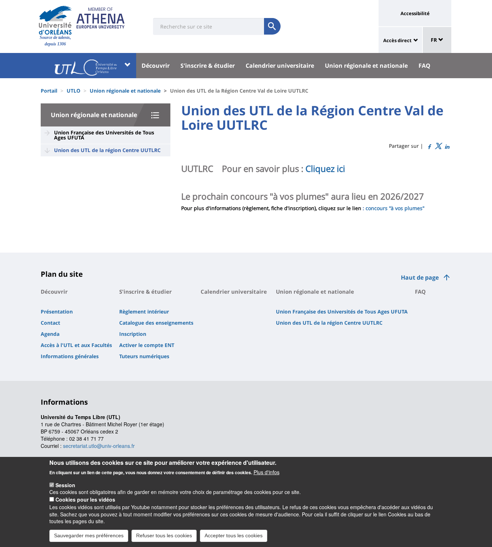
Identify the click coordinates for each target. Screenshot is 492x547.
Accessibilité (415, 13)
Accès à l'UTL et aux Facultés (76, 345)
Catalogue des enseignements (156, 322)
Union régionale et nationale (366, 66)
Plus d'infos (266, 472)
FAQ (424, 66)
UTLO (73, 90)
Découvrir (156, 66)
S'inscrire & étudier (207, 66)
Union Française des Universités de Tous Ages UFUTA (104, 135)
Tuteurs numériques (144, 356)
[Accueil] (55, 20)
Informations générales (70, 356)
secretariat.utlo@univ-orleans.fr (99, 445)
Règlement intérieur (144, 311)
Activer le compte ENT (146, 345)
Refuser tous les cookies (164, 535)
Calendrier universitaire (280, 66)
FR (434, 39)
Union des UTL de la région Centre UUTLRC (107, 150)
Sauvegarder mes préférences (89, 535)
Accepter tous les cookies (234, 535)
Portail (49, 90)
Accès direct (397, 40)
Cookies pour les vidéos (85, 499)
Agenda (50, 333)
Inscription (132, 333)
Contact (50, 322)
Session (65, 484)
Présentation (57, 311)
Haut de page (420, 277)
